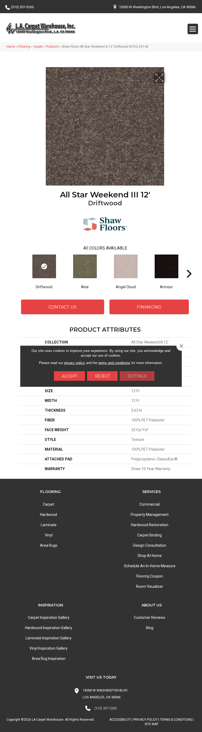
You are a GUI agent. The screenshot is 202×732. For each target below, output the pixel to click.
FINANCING (149, 307)
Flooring (24, 46)
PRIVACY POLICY (145, 719)
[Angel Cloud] (125, 266)
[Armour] (166, 266)
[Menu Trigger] (193, 29)
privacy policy (74, 363)
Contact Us (62, 307)
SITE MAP (151, 724)
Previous (21, 265)
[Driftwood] (44, 266)
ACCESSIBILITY (120, 719)
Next (189, 265)
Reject (102, 376)
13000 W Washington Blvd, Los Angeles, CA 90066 (157, 7)
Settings (137, 376)
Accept (69, 376)
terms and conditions (114, 363)
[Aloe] (84, 266)
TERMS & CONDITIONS (176, 719)
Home (11, 46)
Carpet (38, 46)
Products (52, 46)
